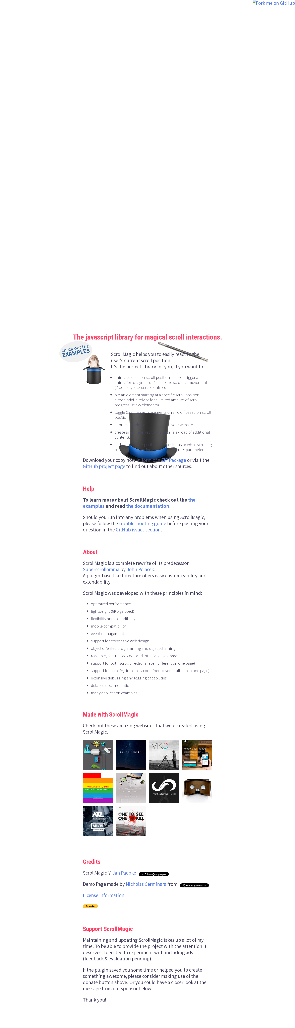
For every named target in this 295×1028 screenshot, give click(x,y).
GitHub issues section (138, 529)
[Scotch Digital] (131, 755)
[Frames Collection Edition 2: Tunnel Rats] (131, 821)
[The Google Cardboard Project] (197, 788)
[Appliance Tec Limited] (98, 821)
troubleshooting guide (142, 523)
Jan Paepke (124, 873)
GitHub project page (104, 466)
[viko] (164, 755)
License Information (103, 895)
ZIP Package (173, 460)
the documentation (147, 506)
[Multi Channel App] (131, 788)
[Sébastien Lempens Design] (164, 788)
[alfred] (98, 755)
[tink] (197, 755)
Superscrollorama (101, 569)
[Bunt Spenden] (98, 788)
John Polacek (140, 569)
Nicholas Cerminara (146, 884)
